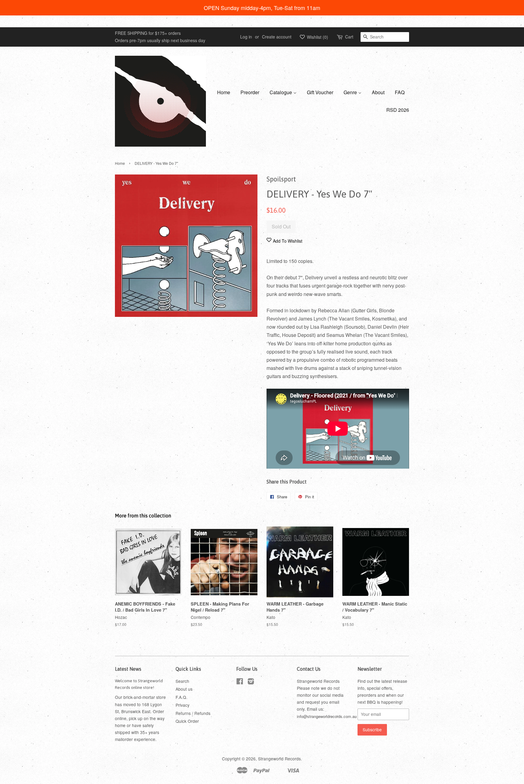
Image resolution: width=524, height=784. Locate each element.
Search (182, 681)
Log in (246, 37)
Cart (349, 37)
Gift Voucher (320, 92)
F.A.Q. (181, 697)
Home (223, 92)
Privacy (183, 705)
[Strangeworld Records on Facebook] (239, 682)
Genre (351, 92)
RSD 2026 (397, 109)
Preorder (249, 92)
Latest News (128, 669)
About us (184, 689)
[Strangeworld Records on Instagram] (250, 682)
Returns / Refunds (193, 713)
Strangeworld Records (279, 759)
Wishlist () (317, 37)
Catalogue (281, 92)
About (378, 92)
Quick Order (187, 721)
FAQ (400, 92)
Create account (276, 37)
